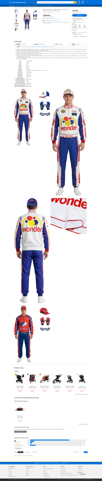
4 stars (28, 441)
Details (81, 34)
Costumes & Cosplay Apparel (45, 46)
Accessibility (45, 473)
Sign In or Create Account (40, 463)
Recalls (44, 471)
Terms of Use (63, 468)
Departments (12, 5)
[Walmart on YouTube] (83, 474)
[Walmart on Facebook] (78, 474)
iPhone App (80, 468)
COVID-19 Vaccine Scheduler (48, 468)
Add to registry (83, 36)
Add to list (76, 36)
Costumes (52, 46)
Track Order (58, 463)
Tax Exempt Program (46, 476)
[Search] (75, 2)
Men (34, 7)
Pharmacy (41, 5)
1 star (29, 445)
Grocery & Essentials (27, 5)
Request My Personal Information (66, 473)
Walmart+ (27, 473)
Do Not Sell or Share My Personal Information (68, 475)
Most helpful (34, 452)
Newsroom (10, 471)
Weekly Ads (65, 463)
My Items (50, 5)
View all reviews (18, 448)
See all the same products (83, 424)
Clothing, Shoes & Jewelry (21, 7)
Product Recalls (45, 475)
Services (17, 5)
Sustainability (10, 475)
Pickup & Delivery (35, 5)
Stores (27, 470)
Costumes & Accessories (29, 7)
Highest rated (27, 452)
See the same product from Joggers (81, 394)
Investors (10, 473)
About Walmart (11, 468)
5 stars (28, 440)
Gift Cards (27, 475)
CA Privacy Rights (64, 471)
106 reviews (51, 12)
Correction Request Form (20, 431)
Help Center (50, 463)
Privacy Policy (63, 470)
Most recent (20, 452)
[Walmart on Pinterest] (85, 474)
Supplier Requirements (12, 476)
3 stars (28, 442)
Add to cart (79, 15)
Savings (21, 5)
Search (86, 452)
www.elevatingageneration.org (56, 20)
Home (15, 7)
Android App (80, 470)
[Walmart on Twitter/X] (80, 474)
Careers (46, 5)
